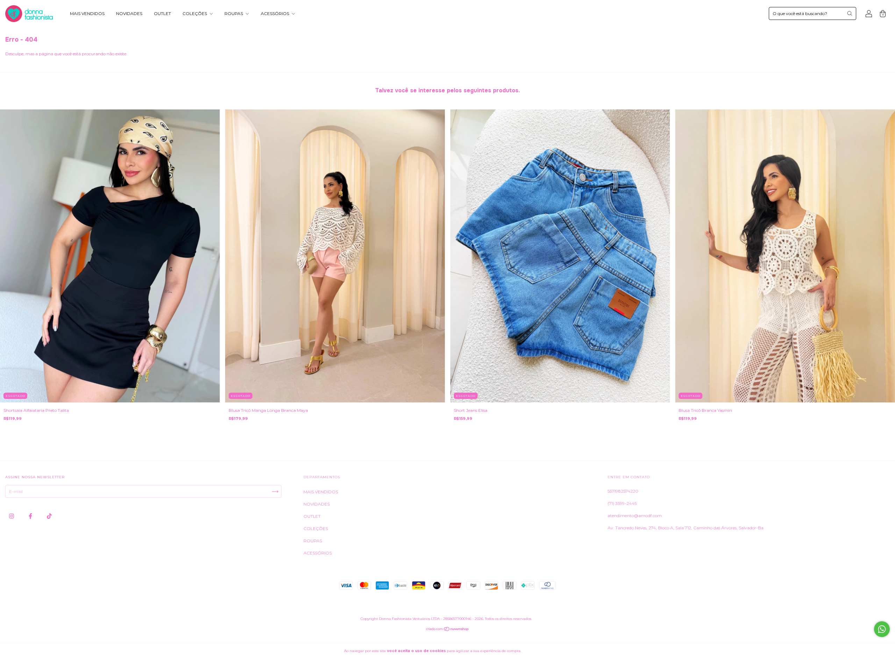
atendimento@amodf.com (635, 515)
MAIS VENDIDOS (87, 13)
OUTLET (162, 13)
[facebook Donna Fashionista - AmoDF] (31, 516)
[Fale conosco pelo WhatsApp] (882, 629)
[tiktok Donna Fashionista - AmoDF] (49, 516)
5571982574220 (623, 491)
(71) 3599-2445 (622, 503)
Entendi (538, 650)
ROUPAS (234, 13)
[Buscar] (849, 13)
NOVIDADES (129, 13)
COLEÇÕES (195, 13)
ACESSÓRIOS (275, 13)
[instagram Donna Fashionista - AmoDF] (12, 516)
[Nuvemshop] (448, 629)
